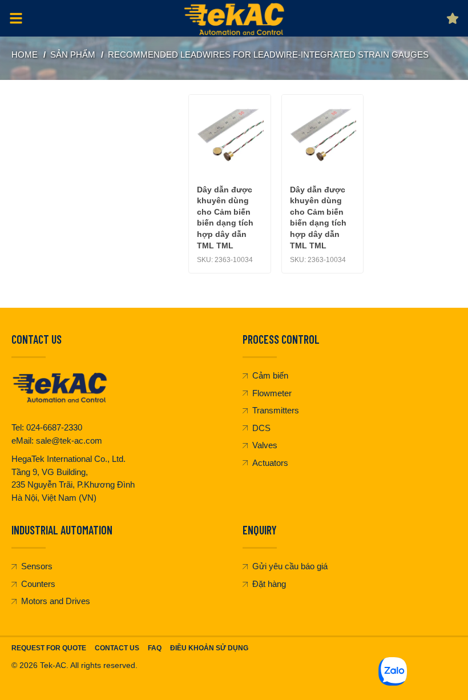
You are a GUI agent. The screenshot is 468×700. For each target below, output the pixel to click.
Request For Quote (48, 648)
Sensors (37, 566)
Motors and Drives (55, 601)
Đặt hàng (269, 584)
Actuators (270, 463)
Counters (38, 584)
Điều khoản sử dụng (209, 648)
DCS (261, 428)
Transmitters (275, 410)
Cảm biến (270, 375)
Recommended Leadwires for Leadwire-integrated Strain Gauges (268, 54)
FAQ (155, 648)
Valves (264, 445)
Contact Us (117, 648)
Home (24, 54)
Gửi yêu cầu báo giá (290, 566)
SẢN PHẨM (72, 54)
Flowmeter (272, 393)
